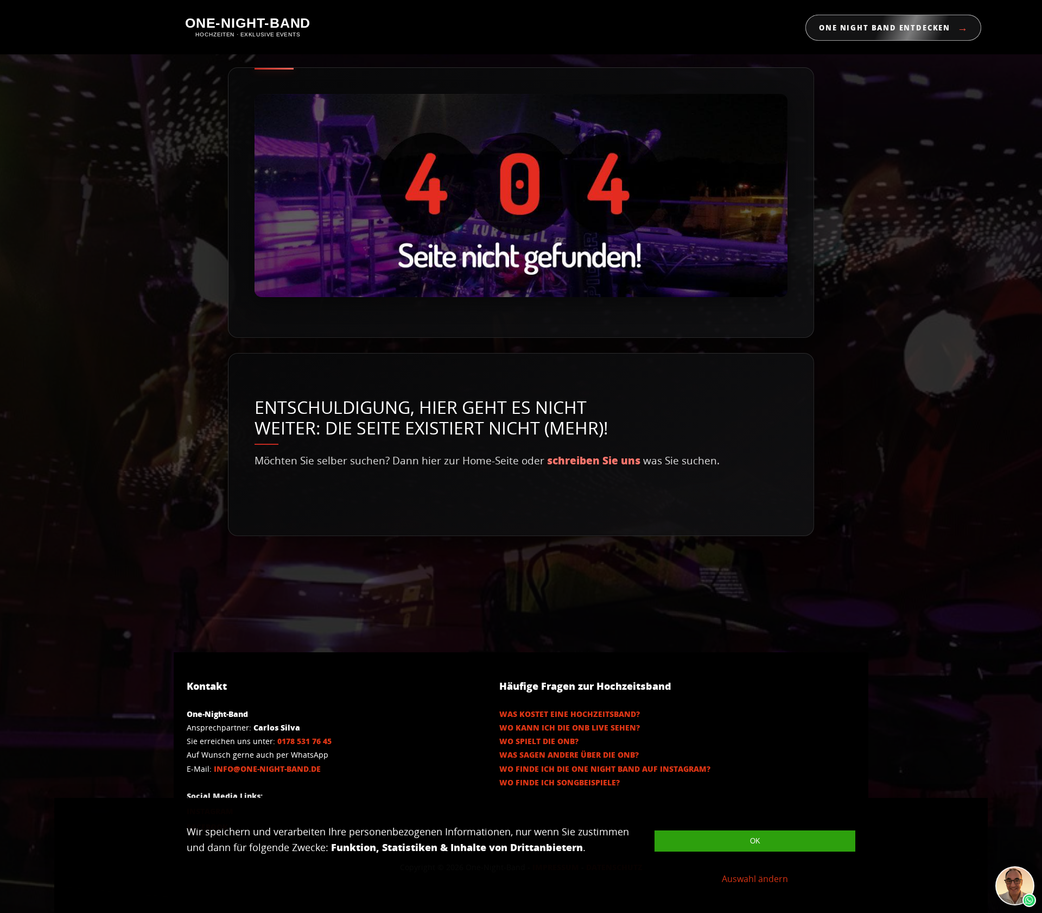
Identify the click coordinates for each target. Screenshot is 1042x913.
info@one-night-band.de (267, 769)
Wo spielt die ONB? (539, 741)
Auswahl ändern (755, 879)
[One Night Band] (248, 27)
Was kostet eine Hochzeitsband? (569, 714)
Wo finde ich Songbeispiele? (559, 782)
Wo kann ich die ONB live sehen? (569, 727)
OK (755, 841)
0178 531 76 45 (304, 741)
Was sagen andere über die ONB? (569, 755)
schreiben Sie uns (593, 460)
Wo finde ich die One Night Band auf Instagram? (604, 769)
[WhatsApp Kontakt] (1014, 885)
